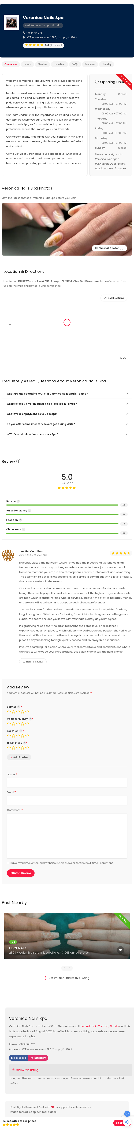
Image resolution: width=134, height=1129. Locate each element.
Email (11, 792)
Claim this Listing (26, 1070)
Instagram (39, 1057)
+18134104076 (33, 32)
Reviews (90, 64)
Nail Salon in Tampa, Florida (43, 25)
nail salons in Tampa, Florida (99, 1026)
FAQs (75, 64)
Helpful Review (34, 661)
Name (12, 774)
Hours (27, 64)
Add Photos (20, 757)
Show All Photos (108, 248)
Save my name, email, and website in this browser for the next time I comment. (62, 863)
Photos (42, 64)
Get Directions (115, 298)
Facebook (20, 1057)
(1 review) (53, 45)
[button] (10, 324)
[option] (67, 938)
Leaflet (123, 358)
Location (59, 64)
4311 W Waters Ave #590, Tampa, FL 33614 (51, 37)
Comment (15, 810)
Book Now (122, 1123)
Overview (10, 64)
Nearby (106, 64)
